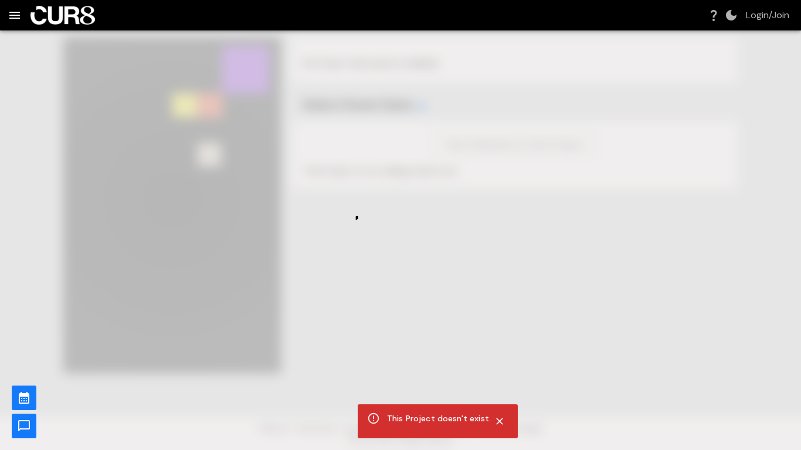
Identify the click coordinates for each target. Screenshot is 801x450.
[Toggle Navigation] (15, 15)
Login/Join (767, 15)
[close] (499, 421)
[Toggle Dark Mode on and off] (731, 15)
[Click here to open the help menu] (713, 15)
